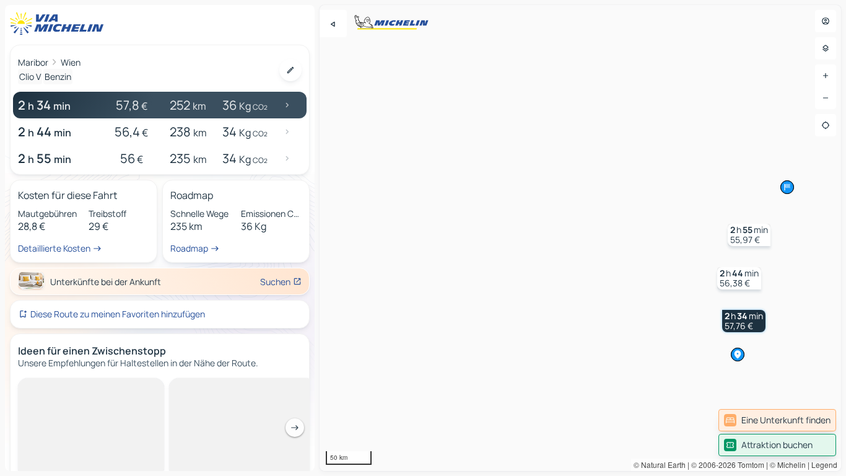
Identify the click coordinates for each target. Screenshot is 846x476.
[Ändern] (290, 70)
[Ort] (825, 125)
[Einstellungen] (825, 48)
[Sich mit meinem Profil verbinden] (825, 21)
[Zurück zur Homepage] (59, 23)
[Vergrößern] (825, 75)
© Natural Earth (660, 464)
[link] (777, 420)
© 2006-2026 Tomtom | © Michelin (748, 464)
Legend (824, 464)
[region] (580, 238)
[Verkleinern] (825, 98)
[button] (743, 321)
